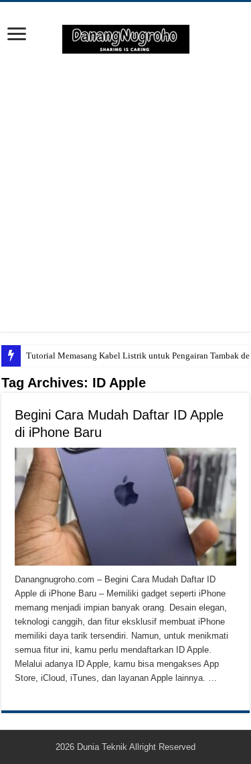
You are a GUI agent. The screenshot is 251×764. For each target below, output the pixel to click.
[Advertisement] (125, 192)
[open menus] (16, 35)
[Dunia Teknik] (125, 38)
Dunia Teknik (103, 747)
